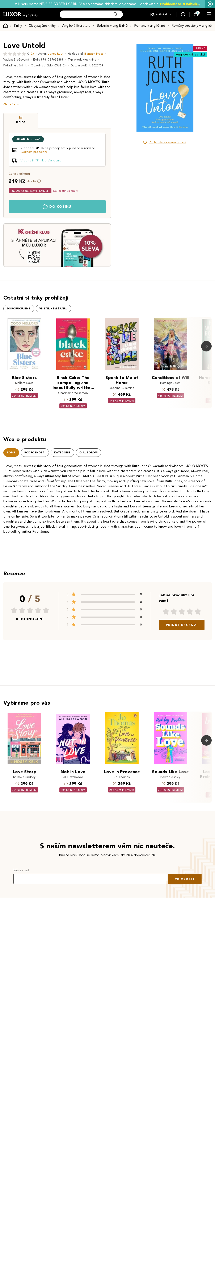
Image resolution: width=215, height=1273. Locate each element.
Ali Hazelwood (73, 777)
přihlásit (185, 879)
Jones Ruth (55, 53)
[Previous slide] (128, 88)
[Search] (116, 14)
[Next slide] (201, 88)
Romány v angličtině (149, 26)
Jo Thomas (122, 777)
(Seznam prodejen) (34, 152)
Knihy (18, 26)
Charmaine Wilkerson (73, 393)
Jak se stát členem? (65, 190)
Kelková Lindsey (24, 777)
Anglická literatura (76, 26)
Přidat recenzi (182, 625)
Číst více (9, 104)
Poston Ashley (170, 777)
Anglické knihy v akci (190, 54)
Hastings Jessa (170, 383)
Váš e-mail (21, 870)
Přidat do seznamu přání (167, 142)
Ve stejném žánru (53, 308)
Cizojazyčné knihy (42, 26)
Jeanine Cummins (122, 388)
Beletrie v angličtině (112, 26)
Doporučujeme (18, 308)
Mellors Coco (24, 383)
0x (32, 53)
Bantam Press (93, 53)
